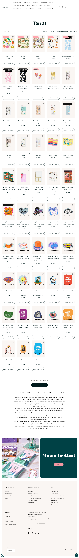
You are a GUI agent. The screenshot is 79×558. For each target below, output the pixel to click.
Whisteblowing (55, 502)
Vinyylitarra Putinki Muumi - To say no (38, 361)
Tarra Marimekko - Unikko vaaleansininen (68, 55)
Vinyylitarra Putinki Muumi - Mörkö (38, 326)
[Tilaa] (47, 519)
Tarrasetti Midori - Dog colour (23, 154)
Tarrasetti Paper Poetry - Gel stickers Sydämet (23, 190)
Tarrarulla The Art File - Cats (53, 55)
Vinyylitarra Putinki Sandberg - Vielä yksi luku (23, 258)
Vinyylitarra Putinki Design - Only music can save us (38, 224)
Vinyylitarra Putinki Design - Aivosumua (68, 223)
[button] (26, 2)
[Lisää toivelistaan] (13, 37)
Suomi (10, 550)
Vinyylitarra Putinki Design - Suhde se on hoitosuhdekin (23, 224)
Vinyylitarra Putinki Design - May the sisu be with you (8, 224)
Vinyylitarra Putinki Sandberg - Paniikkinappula (38, 258)
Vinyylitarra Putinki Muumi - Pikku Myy (53, 326)
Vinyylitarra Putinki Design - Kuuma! (8, 292)
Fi (73, 7)
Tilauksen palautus (56, 504)
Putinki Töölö (31, 491)
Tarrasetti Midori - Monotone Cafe (8, 122)
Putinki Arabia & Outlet (34, 498)
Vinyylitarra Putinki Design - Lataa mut (68, 257)
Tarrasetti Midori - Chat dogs (8, 154)
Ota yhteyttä (54, 491)
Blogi (6, 498)
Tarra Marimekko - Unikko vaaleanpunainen (8, 88)
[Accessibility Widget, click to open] (2, 555)
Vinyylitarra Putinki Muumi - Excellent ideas (68, 293)
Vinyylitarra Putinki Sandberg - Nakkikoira (8, 257)
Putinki (70, 549)
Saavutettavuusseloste (57, 498)
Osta (58, 464)
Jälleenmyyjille (55, 500)
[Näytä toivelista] (62, 7)
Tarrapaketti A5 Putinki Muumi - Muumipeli (68, 154)
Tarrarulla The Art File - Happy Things (8, 55)
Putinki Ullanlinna (33, 496)
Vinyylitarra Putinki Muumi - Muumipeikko (53, 292)
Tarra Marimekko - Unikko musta (23, 87)
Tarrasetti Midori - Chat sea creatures (23, 122)
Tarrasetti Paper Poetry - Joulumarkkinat (53, 190)
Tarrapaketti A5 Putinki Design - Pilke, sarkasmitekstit (53, 155)
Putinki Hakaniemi (33, 493)
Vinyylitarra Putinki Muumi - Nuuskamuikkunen (38, 293)
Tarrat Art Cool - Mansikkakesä (38, 87)
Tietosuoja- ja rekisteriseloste (59, 496)
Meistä (7, 491)
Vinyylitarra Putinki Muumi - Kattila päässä (68, 327)
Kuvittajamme (9, 493)
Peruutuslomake (55, 507)
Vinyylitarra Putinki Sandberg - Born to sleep (53, 258)
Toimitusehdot (55, 493)
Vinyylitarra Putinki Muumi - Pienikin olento (23, 327)
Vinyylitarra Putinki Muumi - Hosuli (23, 361)
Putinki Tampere (32, 500)
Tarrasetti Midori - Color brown (53, 122)
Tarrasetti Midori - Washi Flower (38, 154)
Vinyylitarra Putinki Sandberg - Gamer (53, 223)
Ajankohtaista (8, 496)
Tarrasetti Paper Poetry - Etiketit (38, 188)
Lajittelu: (53, 31)
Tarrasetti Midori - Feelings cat (38, 122)
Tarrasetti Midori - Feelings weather (68, 122)
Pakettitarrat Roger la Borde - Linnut (68, 188)
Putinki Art (31, 502)
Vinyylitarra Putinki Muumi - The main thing (8, 327)
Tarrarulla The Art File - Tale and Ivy (38, 55)
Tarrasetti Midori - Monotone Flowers (68, 87)
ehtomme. (42, 523)
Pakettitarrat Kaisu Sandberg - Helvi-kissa (8, 188)
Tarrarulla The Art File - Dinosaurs (23, 55)
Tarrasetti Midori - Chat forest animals (53, 87)
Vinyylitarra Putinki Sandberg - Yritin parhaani (23, 293)
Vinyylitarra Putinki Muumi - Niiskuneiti (8, 361)
